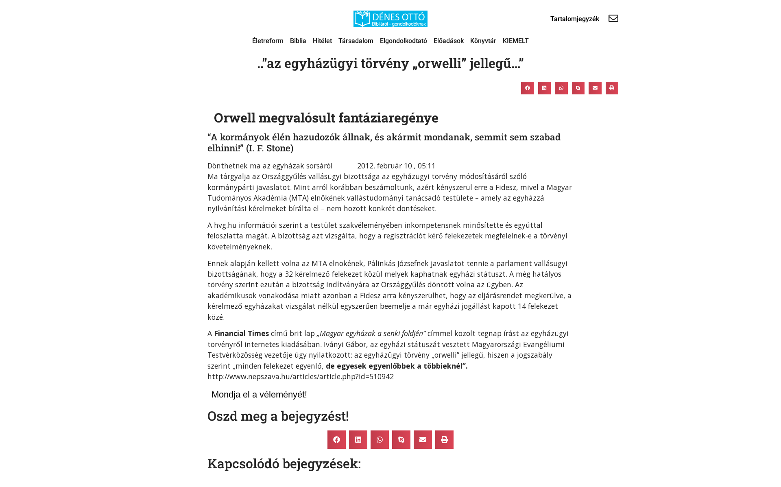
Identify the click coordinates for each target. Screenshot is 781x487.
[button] (527, 88)
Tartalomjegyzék (574, 19)
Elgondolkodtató (403, 41)
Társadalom (355, 41)
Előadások (449, 41)
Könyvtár (483, 41)
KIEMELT (516, 41)
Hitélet (322, 41)
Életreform (268, 41)
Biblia (298, 41)
